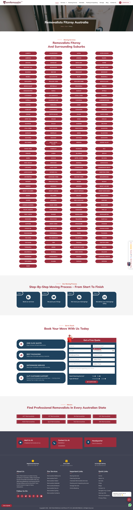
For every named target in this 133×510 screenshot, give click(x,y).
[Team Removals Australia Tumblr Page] (38, 496)
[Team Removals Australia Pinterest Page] (34, 496)
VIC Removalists (104, 416)
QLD (66, 26)
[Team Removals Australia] (13, 2)
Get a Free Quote (92, 340)
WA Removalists (104, 422)
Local (102, 378)
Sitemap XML (102, 493)
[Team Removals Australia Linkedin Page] (30, 496)
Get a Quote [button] (6, 505)
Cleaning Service (72, 2)
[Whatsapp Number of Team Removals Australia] (130, 505)
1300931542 (61, 443)
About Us (101, 478)
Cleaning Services (75, 478)
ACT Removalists (28, 416)
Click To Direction (97, 443)
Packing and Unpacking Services (79, 483)
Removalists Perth (52, 478)
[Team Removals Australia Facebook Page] (18, 496)
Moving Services (74, 476)
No (98, 376)
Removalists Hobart (52, 480)
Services (63, 2)
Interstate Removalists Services (79, 480)
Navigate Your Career (105, 490)
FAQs (100, 483)
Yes (93, 376)
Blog (107, 2)
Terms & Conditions (104, 495)
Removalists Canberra (53, 493)
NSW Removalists (28, 422)
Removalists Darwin (52, 488)
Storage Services (74, 485)
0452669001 (61, 446)
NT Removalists (53, 416)
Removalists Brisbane (53, 485)
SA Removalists (79, 416)
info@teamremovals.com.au (32, 443)
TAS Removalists (79, 422)
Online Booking (74, 488)
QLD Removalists (54, 422)
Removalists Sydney (52, 490)
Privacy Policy (102, 498)
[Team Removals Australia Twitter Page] (26, 496)
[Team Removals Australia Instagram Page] (22, 496)
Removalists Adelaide (53, 483)
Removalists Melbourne (54, 476)
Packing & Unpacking (92, 2)
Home (57, 2)
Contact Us (113, 2)
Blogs (100, 485)
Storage (102, 2)
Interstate (81, 2)
